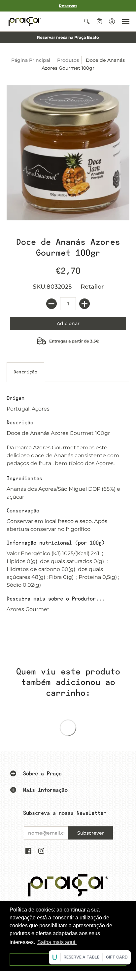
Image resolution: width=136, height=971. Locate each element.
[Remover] (51, 303)
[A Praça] (25, 21)
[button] (87, 21)
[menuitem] (87, 21)
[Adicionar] (84, 303)
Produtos (68, 60)
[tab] (25, 372)
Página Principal (30, 60)
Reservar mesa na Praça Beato (68, 37)
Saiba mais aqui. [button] (57, 942)
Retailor (92, 286)
